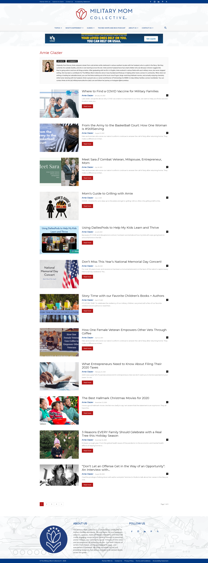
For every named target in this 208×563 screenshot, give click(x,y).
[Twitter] (166, 1)
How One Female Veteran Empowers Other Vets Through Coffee (124, 331)
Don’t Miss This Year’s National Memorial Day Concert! (122, 261)
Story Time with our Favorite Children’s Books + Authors (123, 296)
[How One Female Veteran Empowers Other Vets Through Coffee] (59, 342)
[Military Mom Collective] (104, 14)
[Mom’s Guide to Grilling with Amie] (59, 206)
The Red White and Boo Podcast (111, 28)
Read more (87, 106)
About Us (132, 28)
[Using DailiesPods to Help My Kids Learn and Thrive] (59, 240)
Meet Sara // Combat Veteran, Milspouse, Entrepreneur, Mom (122, 161)
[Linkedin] (158, 1)
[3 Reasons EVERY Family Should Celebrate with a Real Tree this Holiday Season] (59, 444)
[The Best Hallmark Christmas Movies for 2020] (59, 410)
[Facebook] (150, 1)
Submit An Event (58, 2)
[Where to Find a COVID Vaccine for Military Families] (59, 103)
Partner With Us (45, 2)
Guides (90, 28)
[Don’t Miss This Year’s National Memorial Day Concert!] (59, 274)
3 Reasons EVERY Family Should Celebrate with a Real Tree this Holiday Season (122, 433)
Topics (57, 28)
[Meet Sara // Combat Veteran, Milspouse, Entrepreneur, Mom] (59, 172)
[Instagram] (154, 1)
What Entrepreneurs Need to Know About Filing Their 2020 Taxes (122, 365)
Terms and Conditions (143, 561)
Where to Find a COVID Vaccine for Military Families (120, 91)
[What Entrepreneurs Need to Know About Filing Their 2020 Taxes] (59, 376)
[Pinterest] (162, 1)
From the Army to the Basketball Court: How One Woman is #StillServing (124, 127)
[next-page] (61, 504)
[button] (165, 28)
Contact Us (69, 2)
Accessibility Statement (82, 2)
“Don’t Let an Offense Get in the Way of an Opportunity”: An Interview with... (123, 467)
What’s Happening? (73, 28)
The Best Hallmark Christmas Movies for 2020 (115, 398)
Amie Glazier (87, 95)
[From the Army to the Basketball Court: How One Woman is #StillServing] (59, 138)
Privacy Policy (128, 561)
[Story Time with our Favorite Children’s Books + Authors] (59, 308)
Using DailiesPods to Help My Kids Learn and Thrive (120, 227)
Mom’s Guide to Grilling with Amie (107, 193)
